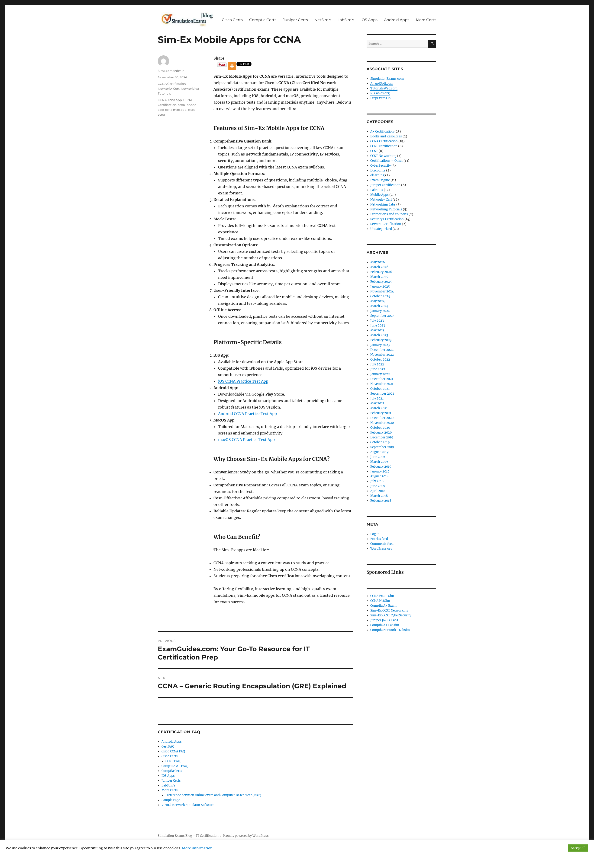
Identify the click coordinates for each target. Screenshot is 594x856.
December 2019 (381, 437)
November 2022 (382, 355)
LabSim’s (346, 20)
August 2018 (379, 476)
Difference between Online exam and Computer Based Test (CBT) (213, 795)
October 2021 (380, 389)
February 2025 (381, 282)
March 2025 (379, 277)
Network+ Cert (168, 88)
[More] (232, 66)
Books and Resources (386, 136)
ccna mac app (176, 109)
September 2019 (382, 447)
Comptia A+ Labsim (384, 625)
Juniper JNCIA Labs (384, 620)
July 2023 (377, 321)
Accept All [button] (578, 848)
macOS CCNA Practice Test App (246, 439)
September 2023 (382, 316)
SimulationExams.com (387, 79)
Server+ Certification (385, 224)
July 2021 (377, 398)
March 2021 (379, 408)
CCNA (162, 100)
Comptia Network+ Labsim (390, 630)
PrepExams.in (380, 98)
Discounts (377, 170)
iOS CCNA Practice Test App (243, 381)
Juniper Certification (385, 185)
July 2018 (377, 481)
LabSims (376, 190)
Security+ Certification (387, 219)
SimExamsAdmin (171, 71)
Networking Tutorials (386, 209)
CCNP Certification (383, 146)
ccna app (175, 100)
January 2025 (380, 287)
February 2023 (380, 340)
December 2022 (382, 350)
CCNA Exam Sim (382, 596)
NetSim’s (322, 20)
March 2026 (379, 267)
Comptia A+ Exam (383, 606)
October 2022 (380, 359)
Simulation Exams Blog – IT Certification (188, 836)
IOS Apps (369, 20)
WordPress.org (381, 549)
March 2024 (379, 306)
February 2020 (381, 432)
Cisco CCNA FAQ (173, 751)
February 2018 (380, 501)
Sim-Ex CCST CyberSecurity (390, 615)
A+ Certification (382, 131)
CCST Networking (383, 156)
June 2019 (377, 457)
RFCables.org (380, 93)
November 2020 (382, 423)
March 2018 (379, 496)
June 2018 (377, 486)
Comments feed (382, 544)
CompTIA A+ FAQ (174, 766)
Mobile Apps (379, 195)
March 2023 (379, 335)
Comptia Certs (262, 20)
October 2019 (380, 442)
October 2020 (380, 428)
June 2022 (377, 369)
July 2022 (377, 364)
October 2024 (380, 296)
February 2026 (381, 272)
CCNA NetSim (380, 601)
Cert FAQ (167, 746)
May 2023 (377, 330)
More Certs (426, 20)
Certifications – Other (386, 161)
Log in (375, 534)
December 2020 (382, 418)
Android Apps (396, 20)
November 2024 (382, 291)
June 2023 (377, 325)
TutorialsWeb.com (383, 88)
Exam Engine (380, 180)
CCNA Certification (172, 84)
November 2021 (381, 384)
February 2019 (380, 467)
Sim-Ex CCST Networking (389, 610)
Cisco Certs (232, 20)
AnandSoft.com (381, 84)
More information (197, 848)
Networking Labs (383, 204)
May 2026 (377, 262)
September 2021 (382, 394)
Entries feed (379, 539)
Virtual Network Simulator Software (187, 805)
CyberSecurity (380, 166)
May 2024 (377, 301)
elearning (377, 175)
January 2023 (380, 345)
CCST (374, 151)
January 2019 (380, 471)
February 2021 (380, 413)
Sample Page (170, 800)
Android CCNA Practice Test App (247, 413)
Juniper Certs (295, 20)
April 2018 (377, 491)
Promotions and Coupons (389, 214)
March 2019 (379, 462)
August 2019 (379, 452)
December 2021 (381, 379)
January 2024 (380, 311)
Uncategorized (381, 229)
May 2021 (377, 403)
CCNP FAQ (172, 761)
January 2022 (380, 374)
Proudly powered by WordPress (246, 836)
